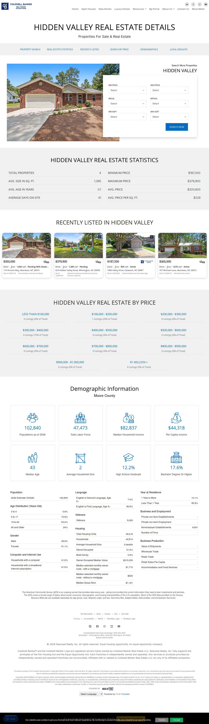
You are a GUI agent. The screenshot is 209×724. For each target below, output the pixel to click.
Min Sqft (113, 111)
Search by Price (119, 49)
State (98, 614)
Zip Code (125, 614)
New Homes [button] (105, 8)
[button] (207, 9)
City (115, 614)
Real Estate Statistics (60, 49)
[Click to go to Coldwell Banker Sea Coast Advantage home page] (16, 5)
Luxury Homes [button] (122, 8)
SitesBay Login (129, 619)
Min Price (113, 85)
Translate (125, 694)
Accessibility (89, 619)
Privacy (77, 619)
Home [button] (75, 8)
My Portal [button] (154, 8)
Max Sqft (155, 111)
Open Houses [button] (88, 8)
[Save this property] (48, 237)
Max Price (155, 85)
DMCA (100, 619)
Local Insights (179, 49)
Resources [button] (139, 8)
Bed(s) (111, 98)
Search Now (176, 126)
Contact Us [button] (183, 8)
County (107, 614)
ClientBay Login (113, 619)
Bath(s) (154, 98)
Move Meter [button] (198, 8)
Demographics (149, 49)
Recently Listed (89, 49)
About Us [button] (167, 8)
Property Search (30, 49)
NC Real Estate (87, 614)
